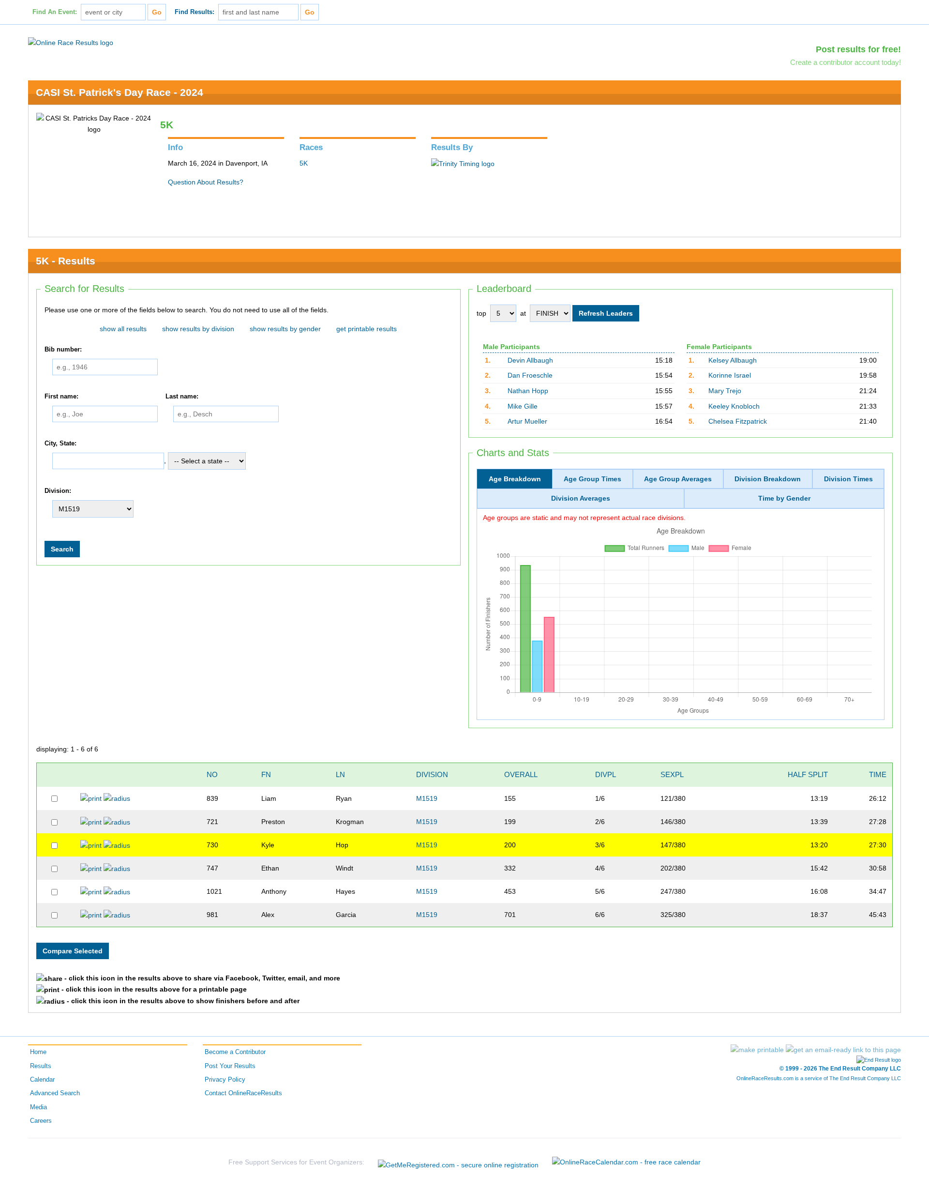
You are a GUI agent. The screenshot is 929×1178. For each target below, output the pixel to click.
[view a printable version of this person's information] (91, 798)
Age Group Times (592, 479)
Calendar (42, 1079)
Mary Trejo (724, 391)
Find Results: (194, 12)
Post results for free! (858, 49)
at (523, 313)
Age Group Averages (678, 479)
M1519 (426, 798)
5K (304, 163)
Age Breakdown (515, 479)
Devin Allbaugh (530, 360)
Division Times (848, 479)
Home (38, 1052)
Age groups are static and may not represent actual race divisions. (584, 517)
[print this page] (757, 1050)
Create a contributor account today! (845, 62)
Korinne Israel (729, 375)
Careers (41, 1120)
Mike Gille (523, 406)
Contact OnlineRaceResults (243, 1093)
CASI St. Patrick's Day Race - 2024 (119, 92)
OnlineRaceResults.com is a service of (818, 1078)
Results (40, 1066)
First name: (61, 396)
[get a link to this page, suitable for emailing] (843, 1050)
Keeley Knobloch (734, 406)
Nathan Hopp (528, 391)
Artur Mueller (527, 421)
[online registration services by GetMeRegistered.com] (458, 1162)
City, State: (60, 443)
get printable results (366, 329)
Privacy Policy (225, 1079)
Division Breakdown (767, 479)
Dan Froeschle (530, 375)
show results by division (198, 329)
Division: (58, 491)
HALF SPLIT (808, 774)
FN (266, 774)
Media (38, 1107)
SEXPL (672, 774)
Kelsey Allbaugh (732, 360)
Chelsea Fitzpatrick (737, 421)
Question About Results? (205, 182)
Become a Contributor (235, 1052)
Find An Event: (54, 12)
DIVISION (432, 774)
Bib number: (63, 349)
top (481, 313)
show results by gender (285, 329)
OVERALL (521, 774)
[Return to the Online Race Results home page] (70, 42)
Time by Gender (784, 498)
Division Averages (580, 498)
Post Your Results (230, 1066)
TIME (877, 774)
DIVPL (605, 774)
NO (212, 774)
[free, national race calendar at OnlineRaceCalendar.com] (626, 1162)
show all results (123, 329)
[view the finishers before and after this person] (117, 798)
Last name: (181, 396)
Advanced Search (55, 1093)
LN (340, 774)
